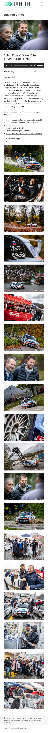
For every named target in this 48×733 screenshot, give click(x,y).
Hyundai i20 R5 (15, 720)
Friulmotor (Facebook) (15, 128)
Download (33, 71)
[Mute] (35, 65)
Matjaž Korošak (37, 720)
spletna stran (24, 122)
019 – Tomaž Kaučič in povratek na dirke (20, 57)
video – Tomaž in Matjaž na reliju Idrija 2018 (24, 120)
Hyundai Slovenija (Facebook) (18, 130)
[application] (24, 65)
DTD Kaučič (28, 718)
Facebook (35, 122)
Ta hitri (19, 718)
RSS (13, 77)
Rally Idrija (10, 125)
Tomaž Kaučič (8, 722)
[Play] (6, 65)
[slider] (40, 65)
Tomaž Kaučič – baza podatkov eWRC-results (24, 133)
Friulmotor (7, 720)
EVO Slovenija (37, 718)
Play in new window (19, 71)
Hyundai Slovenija (26, 720)
